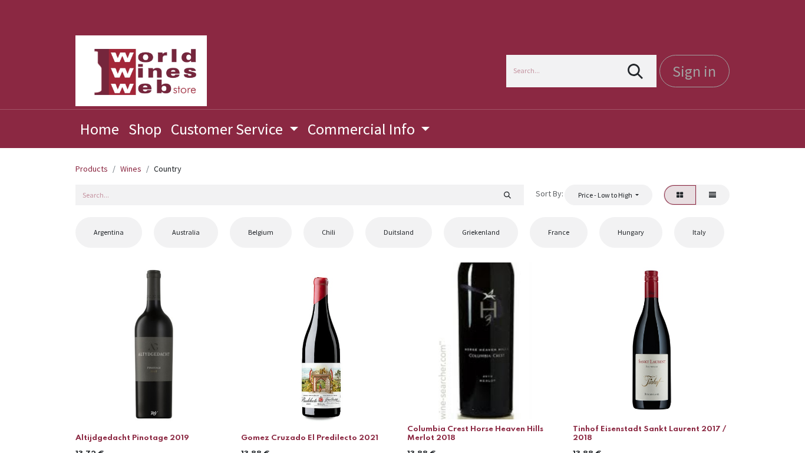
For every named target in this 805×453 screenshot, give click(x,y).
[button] (608, 195)
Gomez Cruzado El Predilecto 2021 (309, 438)
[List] (713, 195)
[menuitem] (99, 129)
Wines (130, 168)
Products (91, 168)
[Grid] (680, 195)
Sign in (694, 71)
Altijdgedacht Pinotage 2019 (132, 438)
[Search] (635, 71)
